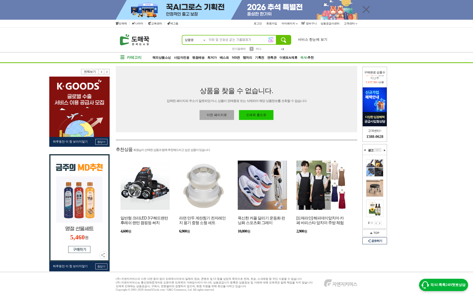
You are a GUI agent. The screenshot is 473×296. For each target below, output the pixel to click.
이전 (101, 71)
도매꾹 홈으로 (256, 115)
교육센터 (156, 23)
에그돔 (174, 23)
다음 (107, 71)
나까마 (139, 23)
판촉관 (272, 57)
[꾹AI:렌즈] (271, 40)
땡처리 (247, 57)
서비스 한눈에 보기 (312, 39)
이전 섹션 (365, 150)
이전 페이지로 (217, 115)
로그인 (258, 23)
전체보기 (90, 71)
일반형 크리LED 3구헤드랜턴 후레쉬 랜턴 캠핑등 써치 (144, 220)
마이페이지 (289, 23)
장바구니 (311, 23)
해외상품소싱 (161, 57)
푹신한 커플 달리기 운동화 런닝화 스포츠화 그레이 (261, 220)
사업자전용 (181, 57)
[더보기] (377, 150)
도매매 (123, 23)
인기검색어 (239, 48)
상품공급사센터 (330, 23)
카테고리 (134, 57)
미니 (258, 48)
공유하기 (103, 255)
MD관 (236, 57)
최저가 (212, 57)
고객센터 (349, 23)
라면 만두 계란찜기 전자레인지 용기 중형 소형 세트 (202, 220)
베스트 (224, 57)
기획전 (259, 57)
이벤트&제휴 (288, 57)
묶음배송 (198, 57)
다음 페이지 (380, 223)
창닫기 (101, 141)
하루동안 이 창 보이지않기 (70, 141)
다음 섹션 (384, 150)
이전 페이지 (376, 223)
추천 (307, 57)
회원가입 (272, 23)
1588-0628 (374, 136)
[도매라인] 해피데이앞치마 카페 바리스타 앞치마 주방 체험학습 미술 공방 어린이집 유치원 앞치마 (320, 221)
